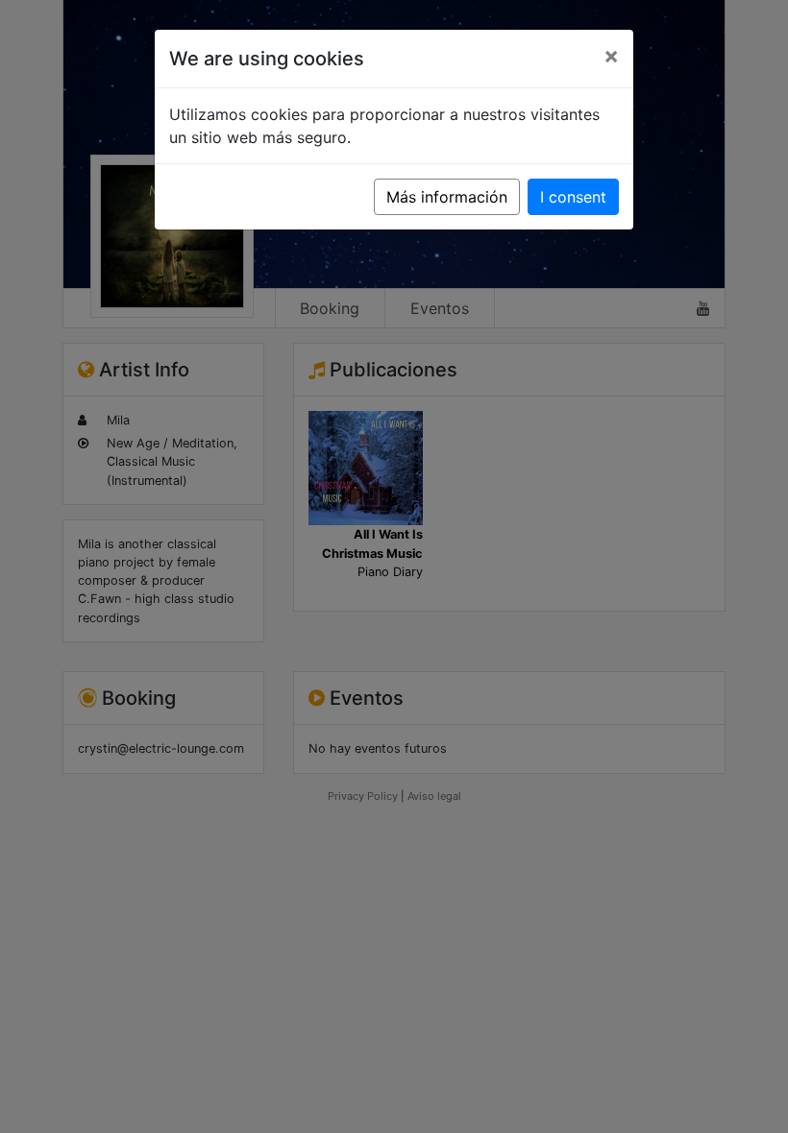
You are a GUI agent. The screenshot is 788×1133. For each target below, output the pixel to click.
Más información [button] (446, 196)
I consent (573, 196)
